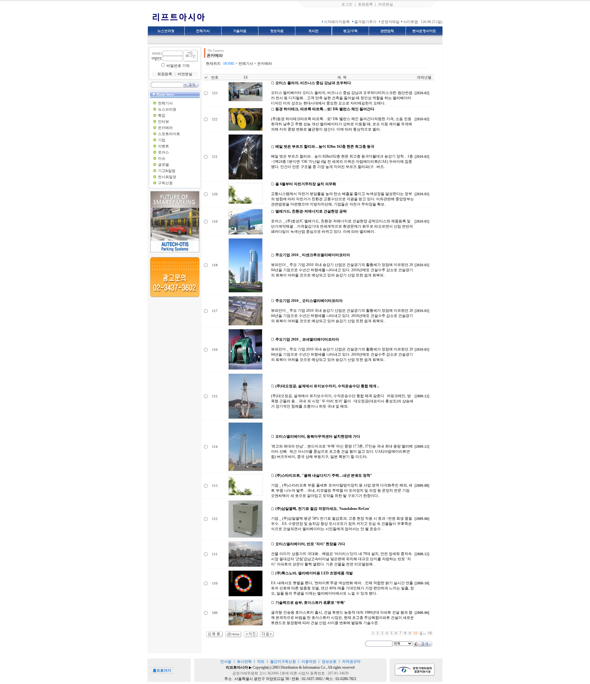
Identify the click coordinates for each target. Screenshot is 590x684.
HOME (228, 63)
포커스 (163, 152)
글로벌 (163, 164)
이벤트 (163, 146)
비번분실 (385, 4)
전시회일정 (167, 177)
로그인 (346, 4)
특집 (161, 115)
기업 (161, 140)
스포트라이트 (169, 134)
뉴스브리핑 (167, 109)
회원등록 (365, 4)
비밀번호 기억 (178, 66)
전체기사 (165, 103)
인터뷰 (163, 121)
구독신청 (165, 183)
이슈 (161, 158)
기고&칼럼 (166, 171)
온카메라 (165, 128)
